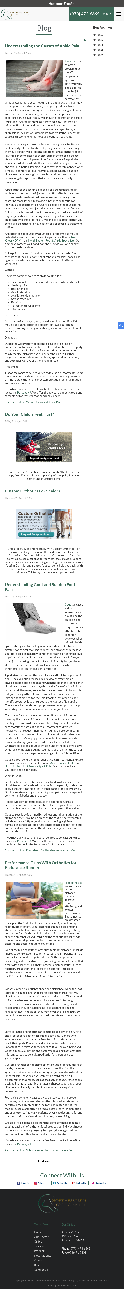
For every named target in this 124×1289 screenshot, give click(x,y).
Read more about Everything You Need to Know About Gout (41, 850)
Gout (68, 604)
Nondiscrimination (67, 1285)
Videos (38, 1260)
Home (38, 1232)
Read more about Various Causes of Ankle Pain (33, 402)
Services (39, 1246)
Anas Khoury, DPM (61, 763)
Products (40, 1251)
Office (38, 1241)
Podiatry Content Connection (94, 1280)
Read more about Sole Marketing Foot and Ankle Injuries (38, 1150)
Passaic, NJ (24, 392)
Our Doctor (41, 1237)
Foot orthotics (73, 882)
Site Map (52, 1285)
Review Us (101, 1183)
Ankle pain (71, 61)
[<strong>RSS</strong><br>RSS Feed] (84, 40)
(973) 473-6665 (84, 13)
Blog (37, 1265)
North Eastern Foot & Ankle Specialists (51, 240)
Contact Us (41, 1269)
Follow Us (43, 1183)
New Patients (42, 1255)
